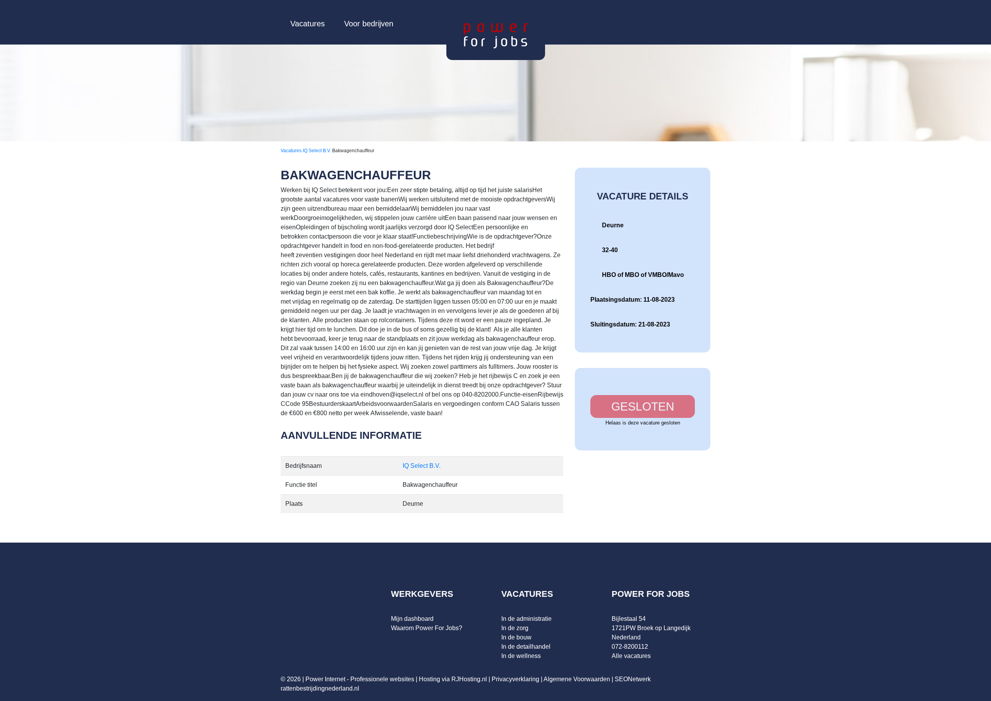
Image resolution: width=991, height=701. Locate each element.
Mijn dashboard (412, 618)
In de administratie (526, 618)
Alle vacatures (631, 656)
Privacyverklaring (515, 679)
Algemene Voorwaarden (577, 679)
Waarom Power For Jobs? (426, 628)
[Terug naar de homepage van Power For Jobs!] (496, 35)
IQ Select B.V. (317, 150)
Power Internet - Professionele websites (359, 679)
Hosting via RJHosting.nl (453, 679)
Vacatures (307, 23)
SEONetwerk (633, 679)
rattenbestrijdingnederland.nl (320, 688)
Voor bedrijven (368, 23)
